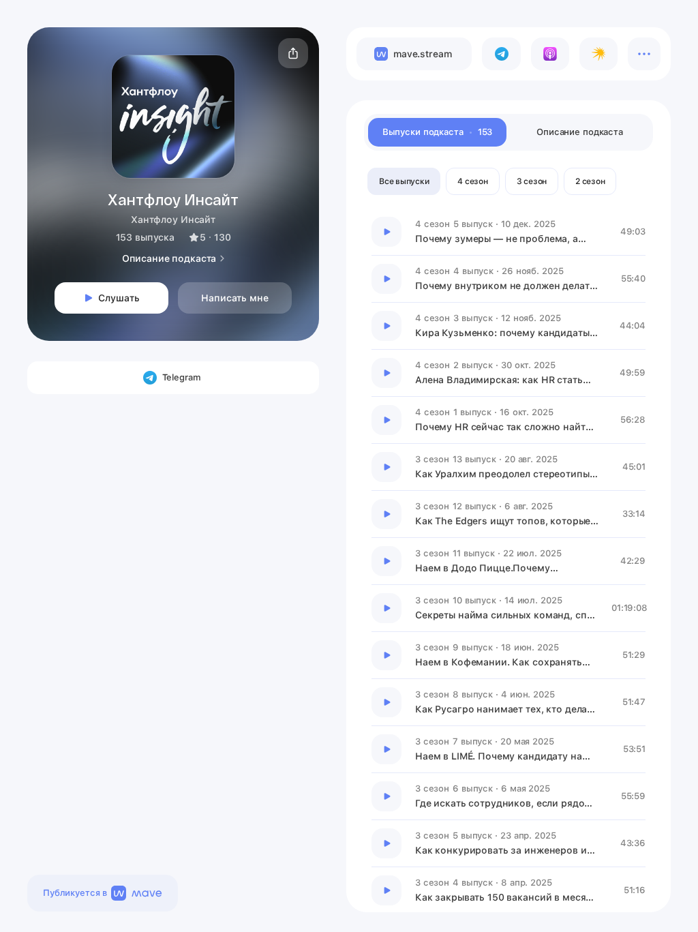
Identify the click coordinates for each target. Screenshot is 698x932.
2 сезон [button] (590, 181)
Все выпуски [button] (404, 181)
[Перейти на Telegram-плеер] (501, 53)
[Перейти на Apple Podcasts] (550, 53)
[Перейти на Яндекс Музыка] (598, 53)
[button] (293, 53)
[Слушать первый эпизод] (386, 232)
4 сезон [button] (472, 181)
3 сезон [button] (532, 181)
